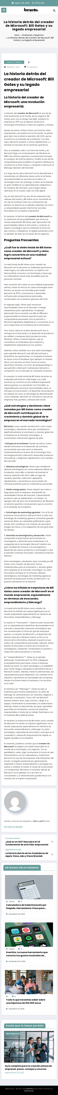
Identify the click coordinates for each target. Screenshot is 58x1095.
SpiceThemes (29, 1091)
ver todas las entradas (13, 827)
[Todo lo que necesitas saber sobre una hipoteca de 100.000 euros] (29, 983)
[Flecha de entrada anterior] (52, 841)
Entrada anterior (12, 838)
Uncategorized (12, 1033)
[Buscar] (54, 10)
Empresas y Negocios (14, 62)
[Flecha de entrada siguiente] (52, 854)
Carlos (11, 901)
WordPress (30, 1089)
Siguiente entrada (13, 850)
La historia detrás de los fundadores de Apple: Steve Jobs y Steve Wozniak (26, 854)
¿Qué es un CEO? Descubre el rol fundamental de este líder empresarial (26, 843)
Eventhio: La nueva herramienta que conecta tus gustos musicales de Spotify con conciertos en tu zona (27, 954)
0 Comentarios (32, 67)
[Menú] (3, 10)
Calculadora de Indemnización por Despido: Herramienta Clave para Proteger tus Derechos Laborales (26, 906)
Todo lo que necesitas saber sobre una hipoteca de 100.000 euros (25, 1001)
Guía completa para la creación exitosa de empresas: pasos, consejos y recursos (28, 1067)
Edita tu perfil (38, 821)
